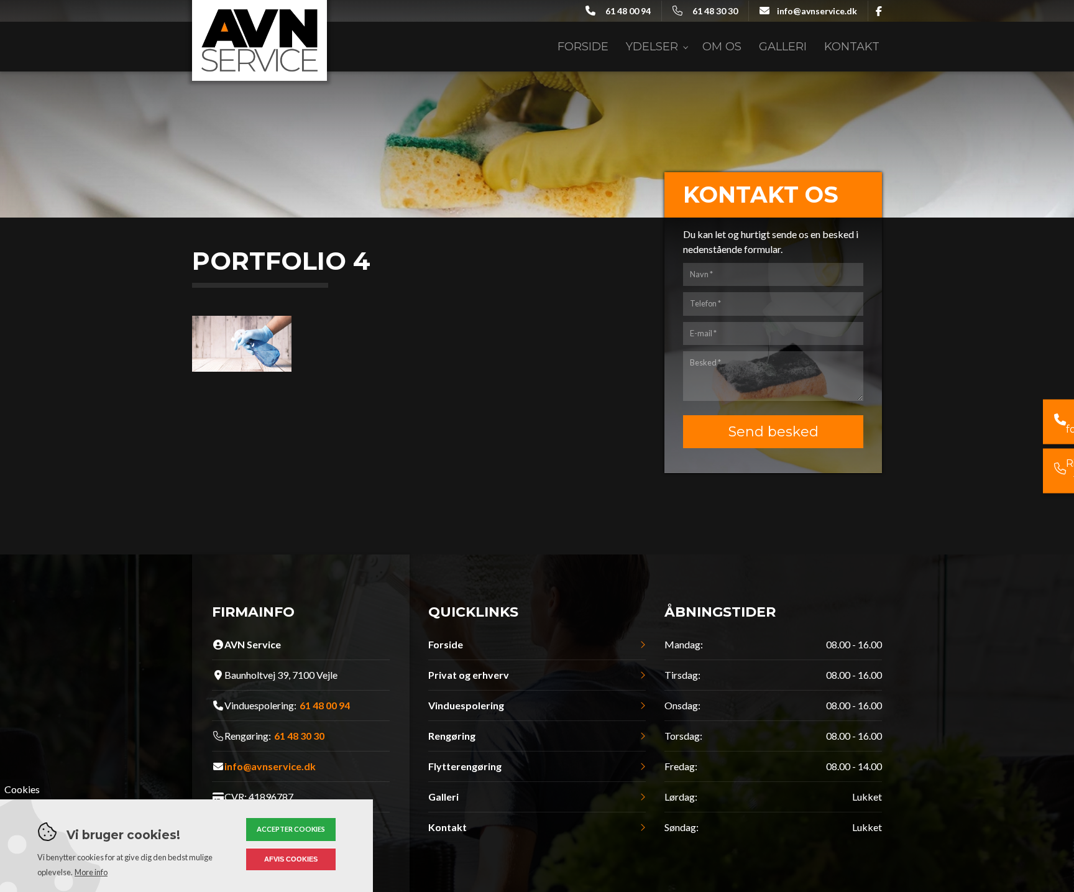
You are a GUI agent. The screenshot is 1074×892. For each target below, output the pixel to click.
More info (91, 872)
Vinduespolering (466, 705)
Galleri (443, 797)
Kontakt (447, 827)
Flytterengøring (465, 766)
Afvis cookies (291, 859)
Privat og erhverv (468, 675)
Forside (445, 645)
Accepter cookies (291, 829)
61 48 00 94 (628, 11)
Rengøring (451, 736)
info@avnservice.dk (817, 11)
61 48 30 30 (715, 11)
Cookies (22, 789)
